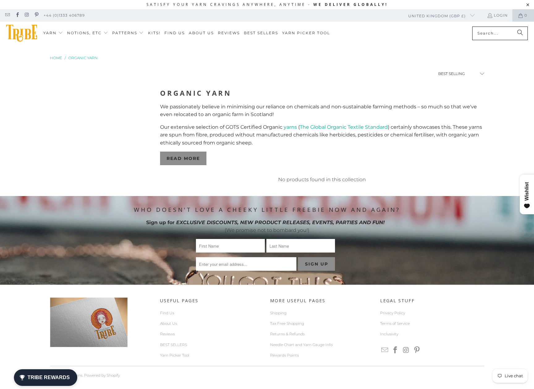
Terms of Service (395, 323)
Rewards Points (284, 355)
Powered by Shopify (102, 375)
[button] (53, 33)
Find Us (167, 313)
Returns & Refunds (287, 334)
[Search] (520, 33)
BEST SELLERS (173, 344)
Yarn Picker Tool (174, 355)
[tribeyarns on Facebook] (16, 15)
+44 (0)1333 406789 (64, 15)
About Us (168, 323)
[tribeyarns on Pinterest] (36, 15)
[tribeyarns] (21, 33)
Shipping (278, 313)
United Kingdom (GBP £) (437, 16)
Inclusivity (389, 334)
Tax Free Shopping (287, 323)
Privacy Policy (392, 313)
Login (501, 15)
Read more (183, 158)
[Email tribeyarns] (7, 15)
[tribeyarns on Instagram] (26, 15)
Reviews (167, 334)
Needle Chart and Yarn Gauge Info (301, 344)
